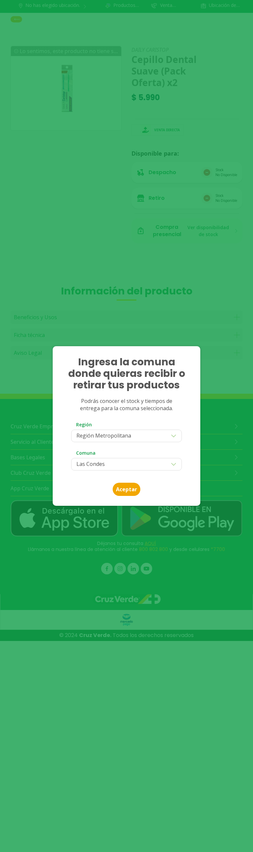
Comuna (86, 453)
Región (84, 424)
